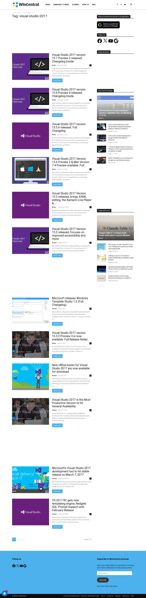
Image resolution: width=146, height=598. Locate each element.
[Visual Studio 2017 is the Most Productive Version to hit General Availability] (30, 411)
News (48, 4)
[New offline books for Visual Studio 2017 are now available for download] (30, 376)
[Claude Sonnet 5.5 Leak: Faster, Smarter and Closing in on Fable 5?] (101, 278)
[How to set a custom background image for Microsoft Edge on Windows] (101, 138)
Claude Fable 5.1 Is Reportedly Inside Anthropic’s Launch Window (114, 234)
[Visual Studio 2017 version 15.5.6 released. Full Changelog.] (30, 135)
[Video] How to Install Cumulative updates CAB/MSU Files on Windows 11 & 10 (115, 112)
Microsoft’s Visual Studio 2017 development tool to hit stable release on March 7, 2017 (71, 471)
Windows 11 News (61, 4)
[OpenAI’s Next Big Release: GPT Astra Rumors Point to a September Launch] (101, 269)
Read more (57, 80)
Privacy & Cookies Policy (71, 596)
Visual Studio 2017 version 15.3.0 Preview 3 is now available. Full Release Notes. (70, 336)
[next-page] (23, 539)
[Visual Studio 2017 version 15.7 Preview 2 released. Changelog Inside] (30, 66)
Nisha (54, 65)
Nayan (101, 118)
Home (14, 13)
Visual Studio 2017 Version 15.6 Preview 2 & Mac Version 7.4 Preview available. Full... (70, 162)
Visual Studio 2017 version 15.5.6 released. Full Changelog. (69, 127)
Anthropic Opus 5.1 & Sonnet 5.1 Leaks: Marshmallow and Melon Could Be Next (120, 258)
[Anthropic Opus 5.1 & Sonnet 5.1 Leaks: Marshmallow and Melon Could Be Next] (101, 258)
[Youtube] (125, 4)
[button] (131, 5)
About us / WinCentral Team (90, 596)
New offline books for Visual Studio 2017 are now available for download (71, 368)
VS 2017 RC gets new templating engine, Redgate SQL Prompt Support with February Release (69, 505)
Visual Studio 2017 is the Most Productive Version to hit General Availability (71, 403)
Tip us (103, 596)
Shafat (54, 242)
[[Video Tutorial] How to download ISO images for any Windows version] (101, 160)
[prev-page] (98, 167)
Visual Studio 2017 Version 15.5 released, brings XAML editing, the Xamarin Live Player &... (71, 198)
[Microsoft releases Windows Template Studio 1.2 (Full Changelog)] (30, 310)
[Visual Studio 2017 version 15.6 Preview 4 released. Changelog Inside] (30, 101)
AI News (75, 4)
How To (85, 4)
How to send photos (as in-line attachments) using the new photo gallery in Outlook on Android (119, 127)
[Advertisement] (51, 36)
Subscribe (102, 580)
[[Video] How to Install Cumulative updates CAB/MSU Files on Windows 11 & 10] (115, 107)
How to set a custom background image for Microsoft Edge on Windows (119, 138)
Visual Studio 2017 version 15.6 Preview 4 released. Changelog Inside (69, 93)
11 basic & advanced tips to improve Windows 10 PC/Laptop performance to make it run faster (120, 149)
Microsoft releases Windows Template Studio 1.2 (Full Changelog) (70, 301)
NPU (94, 4)
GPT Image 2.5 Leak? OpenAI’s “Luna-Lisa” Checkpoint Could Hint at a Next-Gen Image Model (120, 246)
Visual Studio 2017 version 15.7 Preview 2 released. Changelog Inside (69, 58)
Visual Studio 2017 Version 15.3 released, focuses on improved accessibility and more (69, 233)
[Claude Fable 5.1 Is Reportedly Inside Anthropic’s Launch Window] (115, 227)
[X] (121, 4)
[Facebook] (117, 4)
